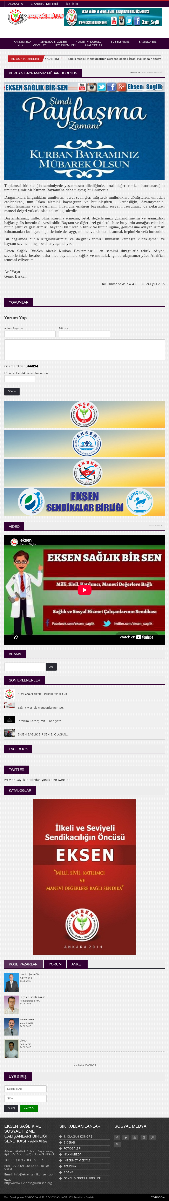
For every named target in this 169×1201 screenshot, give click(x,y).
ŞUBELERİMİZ (120, 41)
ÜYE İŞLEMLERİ (65, 45)
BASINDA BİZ (147, 41)
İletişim (72, 3)
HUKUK (18, 45)
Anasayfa (15, 3)
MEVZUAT (39, 45)
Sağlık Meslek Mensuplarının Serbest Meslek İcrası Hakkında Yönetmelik (105, 58)
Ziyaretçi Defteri (44, 3)
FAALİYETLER (93, 45)
